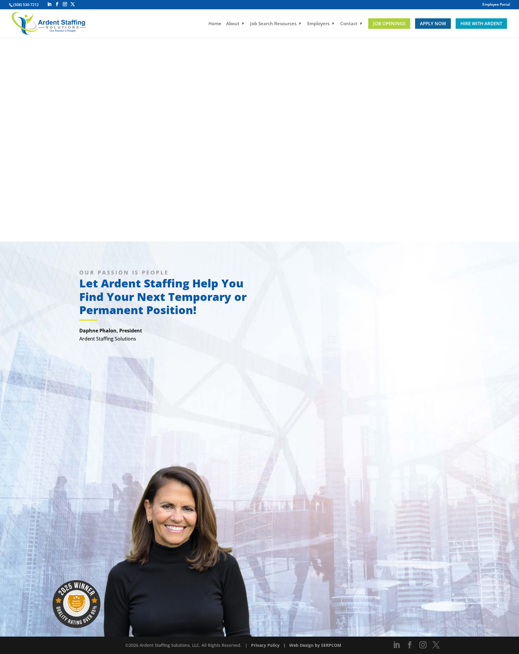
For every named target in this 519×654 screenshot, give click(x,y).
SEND (290, 598)
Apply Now (433, 23)
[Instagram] (65, 4)
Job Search (273, 23)
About (232, 23)
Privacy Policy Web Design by (286, 645)
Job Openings (389, 23)
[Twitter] (73, 4)
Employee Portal (496, 5)
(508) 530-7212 (26, 4)
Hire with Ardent (481, 23)
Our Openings (259, 122)
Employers (318, 23)
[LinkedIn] (49, 4)
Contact (348, 23)
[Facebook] (57, 4)
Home (214, 23)
